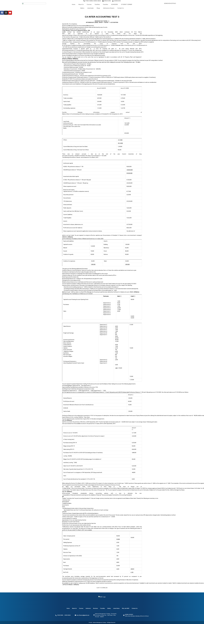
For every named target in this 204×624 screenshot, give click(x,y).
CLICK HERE (170, 6)
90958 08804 (68, 615)
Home (73, 4)
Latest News (116, 608)
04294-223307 (129, 614)
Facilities (97, 4)
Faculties (105, 4)
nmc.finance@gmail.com (83, 615)
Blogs (98, 8)
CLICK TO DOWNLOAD (102, 587)
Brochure (95, 608)
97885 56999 (60, 615)
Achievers (88, 608)
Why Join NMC (125, 608)
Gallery (82, 8)
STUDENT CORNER (126, 4)
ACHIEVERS (114, 4)
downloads (90, 8)
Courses (89, 4)
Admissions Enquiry (108, 8)
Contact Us (120, 8)
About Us (81, 4)
